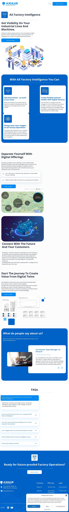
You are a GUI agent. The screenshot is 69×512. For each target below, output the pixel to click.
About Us (39, 487)
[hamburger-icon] (49, 4)
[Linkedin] (8, 507)
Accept (33, 506)
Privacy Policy (47, 509)
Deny (47, 506)
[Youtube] (12, 507)
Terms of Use (63, 487)
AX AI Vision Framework (51, 491)
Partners (39, 491)
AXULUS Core (51, 487)
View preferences (60, 506)
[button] (66, 495)
